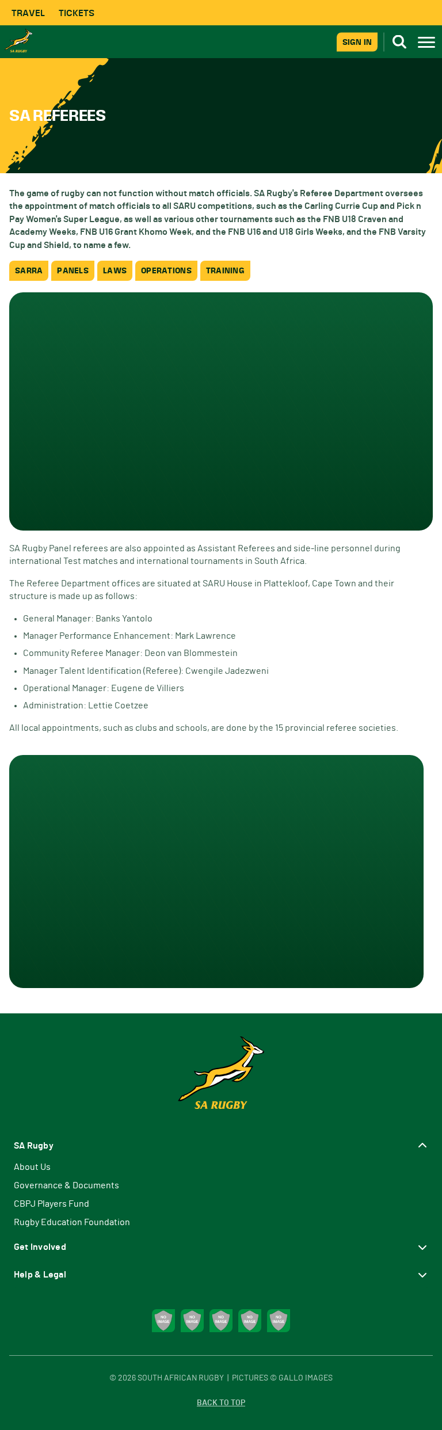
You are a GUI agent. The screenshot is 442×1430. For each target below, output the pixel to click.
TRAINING (225, 270)
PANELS (73, 270)
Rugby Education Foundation (72, 1222)
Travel (28, 13)
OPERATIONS (166, 270)
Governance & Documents (66, 1185)
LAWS (115, 270)
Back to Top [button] (221, 1403)
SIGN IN (357, 41)
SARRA (29, 270)
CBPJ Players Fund (51, 1203)
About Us (32, 1167)
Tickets (76, 13)
